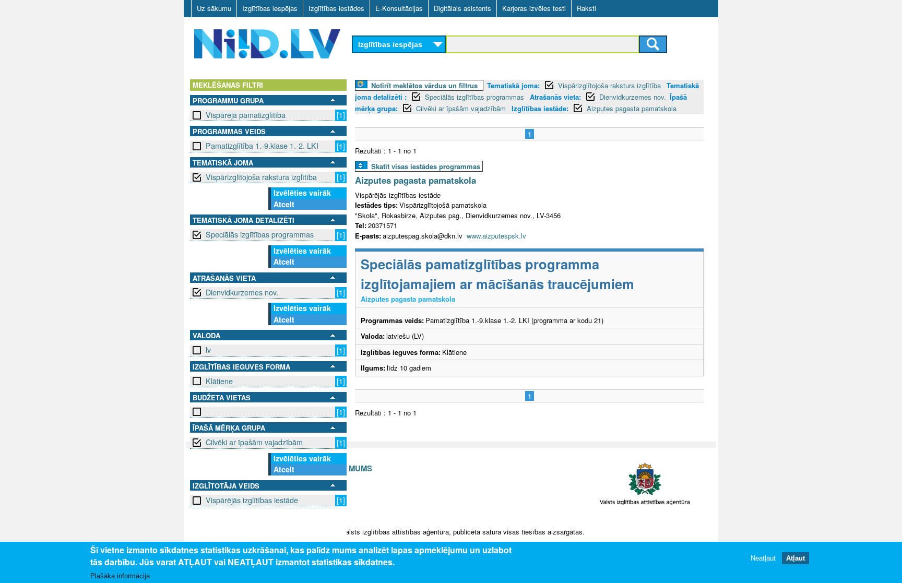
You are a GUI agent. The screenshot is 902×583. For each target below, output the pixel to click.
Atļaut (795, 558)
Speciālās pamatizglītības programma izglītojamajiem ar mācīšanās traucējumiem (497, 273)
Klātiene (219, 381)
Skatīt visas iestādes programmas (425, 166)
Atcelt (284, 204)
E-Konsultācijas (399, 8)
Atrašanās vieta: (555, 97)
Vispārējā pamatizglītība (246, 115)
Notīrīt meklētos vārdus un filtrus (424, 85)
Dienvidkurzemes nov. (242, 292)
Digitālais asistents (462, 8)
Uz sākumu (214, 8)
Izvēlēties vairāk (302, 192)
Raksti (586, 8)
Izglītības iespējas (270, 8)
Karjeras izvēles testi (534, 8)
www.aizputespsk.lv (496, 236)
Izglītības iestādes (336, 8)
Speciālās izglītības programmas (260, 234)
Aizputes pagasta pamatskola (631, 108)
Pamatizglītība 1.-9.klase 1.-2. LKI (262, 145)
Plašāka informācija (120, 576)
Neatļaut (763, 558)
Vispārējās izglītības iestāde (252, 500)
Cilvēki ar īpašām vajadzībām (254, 442)
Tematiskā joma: (513, 85)
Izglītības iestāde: (540, 108)
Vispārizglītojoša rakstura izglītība (261, 177)
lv (208, 349)
